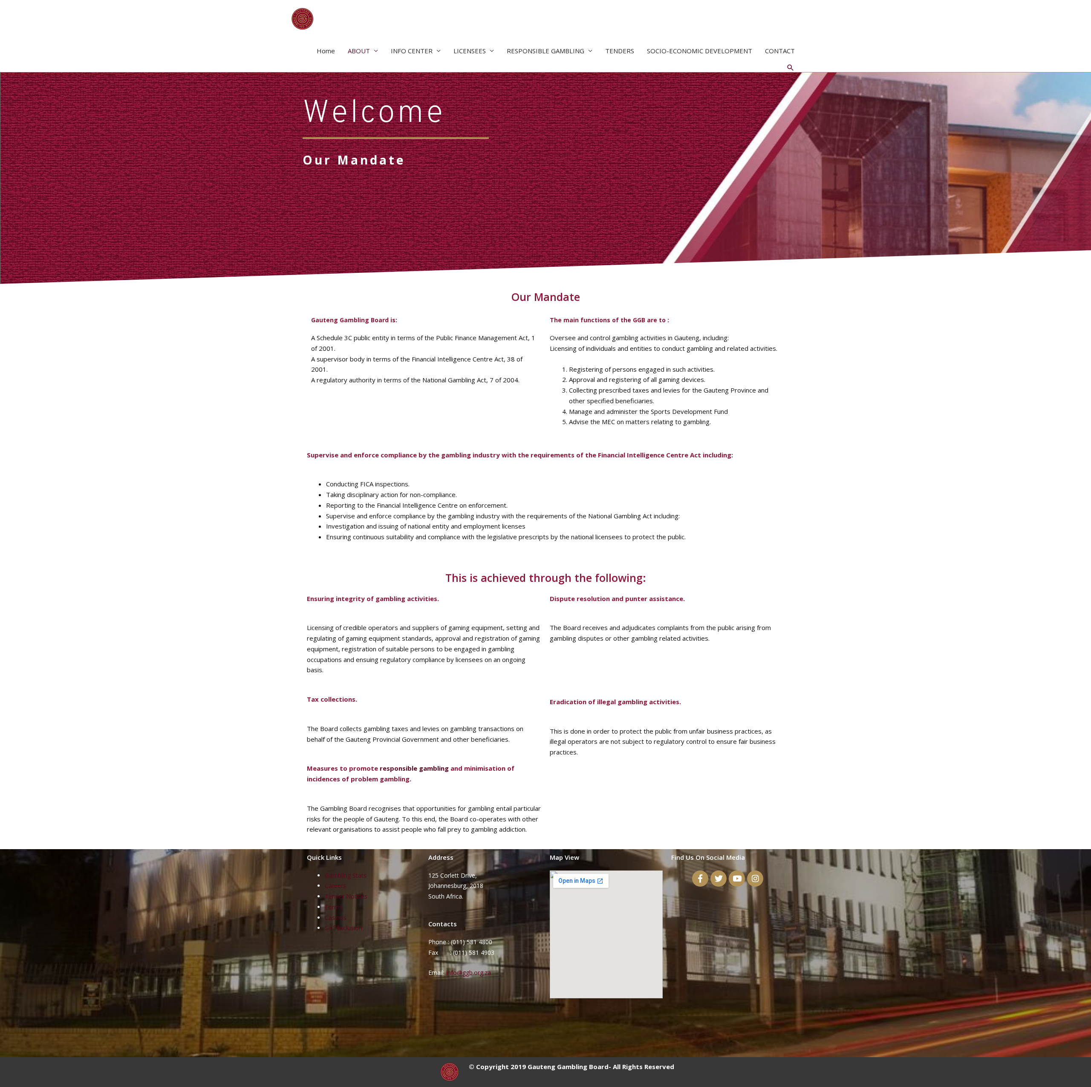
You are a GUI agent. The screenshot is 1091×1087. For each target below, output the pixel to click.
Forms (334, 907)
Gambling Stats (346, 875)
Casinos (335, 918)
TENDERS (619, 50)
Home (326, 50)
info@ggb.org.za (469, 972)
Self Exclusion (343, 928)
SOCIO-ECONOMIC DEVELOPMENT (699, 50)
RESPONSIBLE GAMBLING (545, 50)
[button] (790, 68)
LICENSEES (469, 50)
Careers (335, 886)
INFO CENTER (412, 50)
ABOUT (359, 50)
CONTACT (780, 50)
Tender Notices (346, 896)
